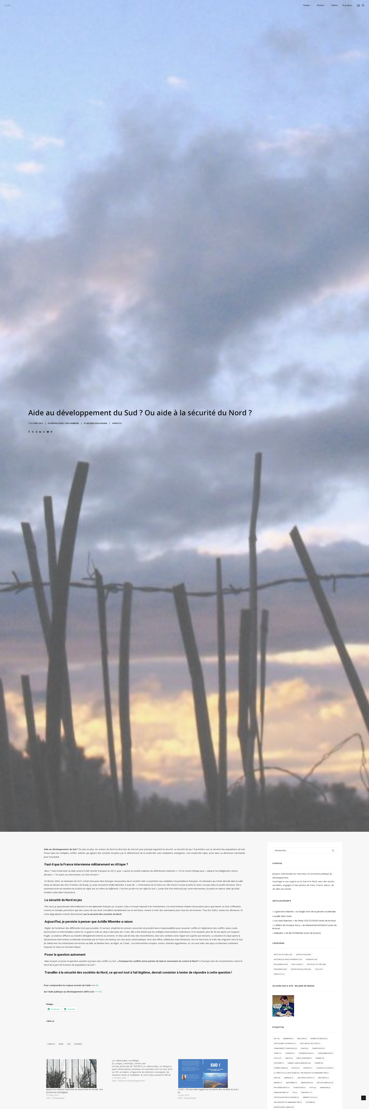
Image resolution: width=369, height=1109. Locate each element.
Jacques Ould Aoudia (97, 423)
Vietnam (310, 1102)
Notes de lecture (316, 964)
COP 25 (277, 1058)
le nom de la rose (325, 1068)
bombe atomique (319, 1038)
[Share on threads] (36, 432)
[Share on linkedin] (40, 432)
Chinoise (290, 1053)
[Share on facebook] (29, 432)
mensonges (307, 1082)
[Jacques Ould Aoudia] (7, 5)
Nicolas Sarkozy (325, 1082)
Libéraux (288, 1078)
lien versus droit (305, 1078)
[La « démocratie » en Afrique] (145, 1070)
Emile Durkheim (304, 1058)
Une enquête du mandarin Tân (288, 1102)
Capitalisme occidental (285, 1043)
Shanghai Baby (281, 1092)
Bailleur (302, 1038)
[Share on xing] (51, 432)
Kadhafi (307, 1068)
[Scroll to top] (363, 1097)
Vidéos (334, 5)
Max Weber (291, 1082)
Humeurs (74, 423)
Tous (66, 423)
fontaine (279, 1063)
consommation (325, 1053)
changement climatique (285, 1048)
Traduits (279, 974)
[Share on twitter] (32, 432)
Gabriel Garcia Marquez (299, 1063)
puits (312, 1087)
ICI (96, 985)
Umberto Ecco (310, 1097)
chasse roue (318, 1048)
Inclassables (281, 964)
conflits (51, 1044)
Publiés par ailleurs (301, 969)
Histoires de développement (288, 959)
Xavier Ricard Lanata (284, 1107)
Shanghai (325, 1087)
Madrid (278, 1082)
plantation (299, 1087)
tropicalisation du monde (286, 1097)
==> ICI (98, 991)
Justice (296, 1068)
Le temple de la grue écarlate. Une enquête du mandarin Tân (301, 1073)
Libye (277, 1078)
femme (320, 1058)
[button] (359, 5)
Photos (320, 5)
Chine (277, 1053)
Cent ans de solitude (310, 1043)
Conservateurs (306, 1053)
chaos (304, 1048)
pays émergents (282, 1087)
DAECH (289, 1058)
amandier (288, 1038)
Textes (306, 5)
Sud (68, 1044)
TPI (294, 1092)
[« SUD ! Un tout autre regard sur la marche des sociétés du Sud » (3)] (209, 1073)
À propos (347, 5)
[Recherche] (304, 850)
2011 (276, 1038)
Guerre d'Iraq (281, 1068)
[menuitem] (307, 5)
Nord (61, 1044)
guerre (319, 1063)
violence (78, 1044)
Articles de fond (283, 954)
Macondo (323, 1078)
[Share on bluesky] (47, 432)
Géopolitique (57, 423)
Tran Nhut (306, 1092)
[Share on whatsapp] (44, 432)
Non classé (297, 964)
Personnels (280, 969)
